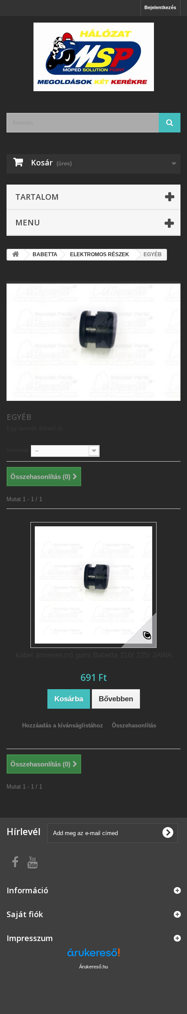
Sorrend (17, 450)
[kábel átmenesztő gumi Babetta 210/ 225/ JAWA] (93, 585)
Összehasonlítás (134, 725)
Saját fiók (25, 914)
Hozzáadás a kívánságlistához (62, 725)
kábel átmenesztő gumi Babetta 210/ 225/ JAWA (94, 655)
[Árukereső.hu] (93, 955)
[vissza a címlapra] (15, 254)
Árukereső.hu (93, 966)
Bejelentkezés (160, 7)
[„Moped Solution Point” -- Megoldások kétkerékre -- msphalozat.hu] (93, 57)
